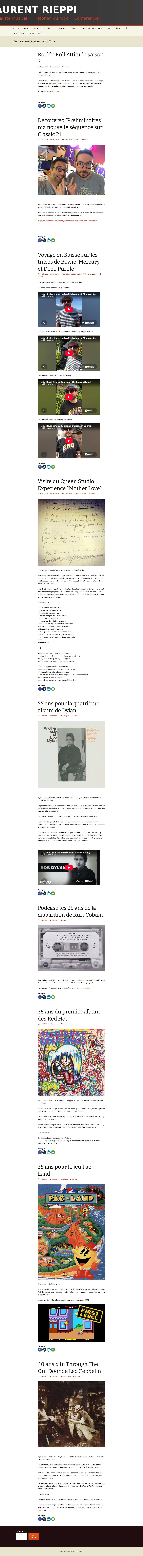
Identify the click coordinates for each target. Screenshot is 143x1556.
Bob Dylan (65, 716)
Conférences (61, 28)
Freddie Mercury (68, 139)
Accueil (26, 28)
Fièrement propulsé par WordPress (71, 1551)
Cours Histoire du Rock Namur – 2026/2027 (96, 28)
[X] (44, 106)
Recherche (19, 1531)
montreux (78, 494)
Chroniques (48, 28)
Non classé (55, 67)
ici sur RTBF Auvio (52, 91)
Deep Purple (76, 274)
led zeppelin (66, 1376)
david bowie (67, 274)
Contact (74, 28)
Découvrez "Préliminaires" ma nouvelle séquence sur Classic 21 (70, 127)
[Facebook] (40, 106)
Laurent (65, 67)
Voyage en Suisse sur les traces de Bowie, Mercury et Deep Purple (69, 262)
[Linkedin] (49, 106)
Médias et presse (19, 33)
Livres (117, 28)
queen (77, 139)
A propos (16, 28)
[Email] (53, 106)
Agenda (36, 28)
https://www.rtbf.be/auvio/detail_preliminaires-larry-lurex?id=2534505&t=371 (68, 221)
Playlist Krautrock (36, 33)
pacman (65, 1179)
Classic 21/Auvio (85, 988)
